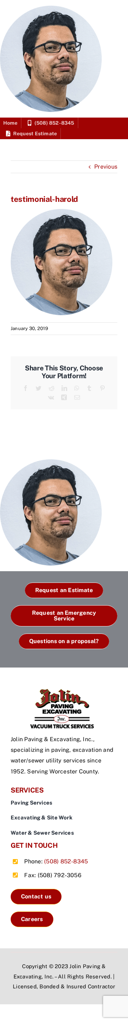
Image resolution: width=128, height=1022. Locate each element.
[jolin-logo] (64, 691)
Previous (105, 166)
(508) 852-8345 (66, 861)
